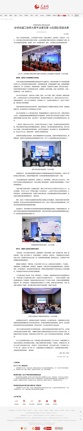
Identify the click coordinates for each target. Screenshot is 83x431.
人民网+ (24, 404)
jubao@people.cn (54, 412)
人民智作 (55, 404)
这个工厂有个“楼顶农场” (21, 365)
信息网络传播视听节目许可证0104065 (14, 420)
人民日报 (16, 404)
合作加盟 (40, 410)
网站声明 (57, 410)
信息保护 (67, 410)
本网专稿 (17, 362)
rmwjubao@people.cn (59, 415)
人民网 (1, 19)
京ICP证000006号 (60, 420)
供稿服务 (46, 410)
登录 (77, 15)
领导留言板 (39, 404)
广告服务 (35, 410)
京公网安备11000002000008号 (70, 420)
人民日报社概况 (11, 410)
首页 (1, 15)
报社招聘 (24, 410)
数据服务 (51, 410)
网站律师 (62, 410)
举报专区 (55, 15)
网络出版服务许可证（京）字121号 (49, 420)
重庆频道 (6, 19)
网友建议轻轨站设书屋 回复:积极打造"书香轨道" (28, 385)
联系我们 (73, 410)
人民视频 (47, 404)
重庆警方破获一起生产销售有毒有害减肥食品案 (27, 374)
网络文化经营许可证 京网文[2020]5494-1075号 (32, 420)
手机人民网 (31, 404)
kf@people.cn (29, 415)
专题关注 (11, 19)
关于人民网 (18, 410)
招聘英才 (30, 410)
